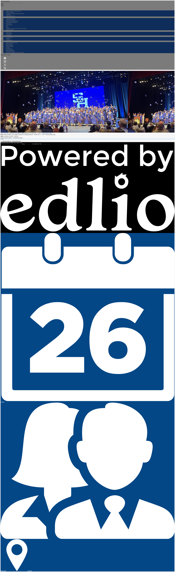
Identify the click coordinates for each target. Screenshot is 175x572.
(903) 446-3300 (28, 144)
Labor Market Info (10, 50)
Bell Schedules (9, 43)
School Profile (9, 24)
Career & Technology (10, 19)
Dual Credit (8, 23)
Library (7, 27)
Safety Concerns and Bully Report (13, 11)
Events (2, 139)
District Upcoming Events (11, 42)
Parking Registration (10, 51)
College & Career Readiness (12, 21)
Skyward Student (9, 46)
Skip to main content (5, 1)
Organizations (9, 40)
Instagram (5, 61)
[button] (7, 9)
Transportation (9, 48)
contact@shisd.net (45, 144)
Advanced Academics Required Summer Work (16, 28)
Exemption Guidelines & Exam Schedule (15, 13)
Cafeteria (8, 47)
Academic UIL (9, 37)
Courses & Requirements (11, 22)
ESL (7, 26)
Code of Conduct (9, 12)
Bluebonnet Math (10, 29)
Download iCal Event (18, 137)
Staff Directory (9, 33)
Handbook (8, 14)
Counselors (8, 34)
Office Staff (8, 32)
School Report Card (10, 15)
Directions (29, 570)
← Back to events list (6, 141)
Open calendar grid (16, 141)
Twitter (5, 64)
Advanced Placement (10, 18)
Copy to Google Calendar (6, 137)
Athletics (8, 38)
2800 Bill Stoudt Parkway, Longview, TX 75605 (11, 144)
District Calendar (9, 45)
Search (5, 68)
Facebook (5, 58)
